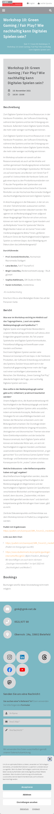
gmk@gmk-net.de (25, 609)
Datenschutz (24, 809)
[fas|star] (44, 657)
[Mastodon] (9, 682)
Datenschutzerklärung (20, 752)
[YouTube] (22, 670)
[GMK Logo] (12, 3)
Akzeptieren (27, 787)
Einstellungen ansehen (27, 802)
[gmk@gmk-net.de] (8, 609)
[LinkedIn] (22, 657)
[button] (49, 759)
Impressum (36, 809)
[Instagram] (9, 657)
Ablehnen (27, 794)
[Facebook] (9, 670)
